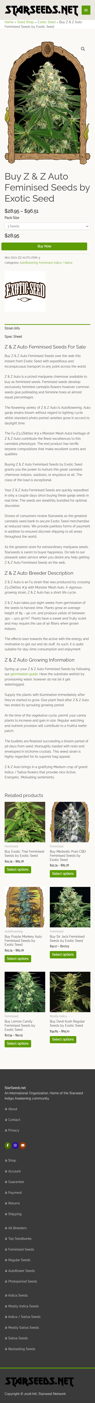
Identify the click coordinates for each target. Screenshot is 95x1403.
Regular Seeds (19, 1260)
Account (14, 1171)
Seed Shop (25, 22)
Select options (18, 869)
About (12, 1109)
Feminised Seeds (21, 1249)
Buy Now (44, 246)
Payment (15, 1192)
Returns (14, 1203)
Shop (12, 1160)
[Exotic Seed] (25, 291)
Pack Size (12, 218)
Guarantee (16, 1182)
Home (9, 22)
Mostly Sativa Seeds (23, 1327)
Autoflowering (29, 262)
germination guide (24, 674)
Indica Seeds (18, 1295)
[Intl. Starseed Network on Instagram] (15, 1145)
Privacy (13, 1130)
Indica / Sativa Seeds (24, 1317)
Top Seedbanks (20, 1238)
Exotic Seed (47, 22)
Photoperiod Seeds (22, 1281)
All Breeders (17, 1228)
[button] (83, 49)
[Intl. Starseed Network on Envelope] (23, 1145)
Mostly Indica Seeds (23, 1306)
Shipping (15, 1214)
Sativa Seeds (18, 1338)
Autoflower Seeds (21, 1271)
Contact (14, 1120)
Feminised (45, 262)
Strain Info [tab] (12, 328)
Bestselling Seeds (21, 1349)
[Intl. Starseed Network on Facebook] (8, 1145)
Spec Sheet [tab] (13, 336)
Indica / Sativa (63, 262)
